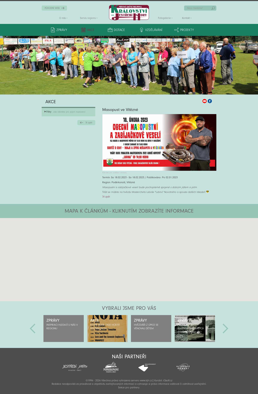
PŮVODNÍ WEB (52, 8)
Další (225, 328)
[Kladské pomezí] (183, 366)
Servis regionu (88, 18)
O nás (62, 18)
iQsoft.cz (167, 380)
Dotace (119, 30)
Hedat (213, 8)
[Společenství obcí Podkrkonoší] (111, 366)
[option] (63, 328)
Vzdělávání (153, 30)
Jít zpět (88, 122)
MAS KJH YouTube (204, 101)
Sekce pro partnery (128, 387)
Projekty (187, 30)
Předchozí (32, 328)
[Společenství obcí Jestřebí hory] (75, 365)
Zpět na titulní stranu (129, 12)
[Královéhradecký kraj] (147, 366)
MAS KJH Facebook (210, 101)
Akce (90, 30)
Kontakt (186, 18)
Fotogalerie (164, 18)
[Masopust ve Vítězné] (159, 170)
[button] (137, 235)
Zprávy (61, 30)
